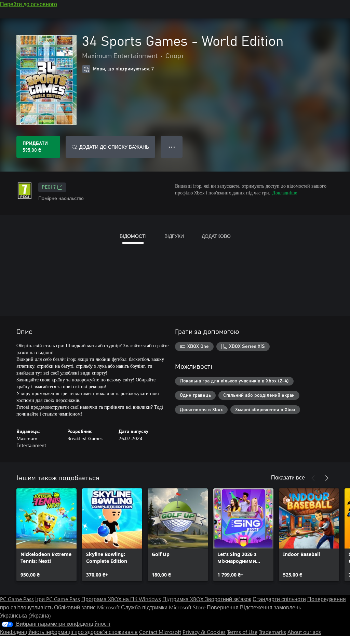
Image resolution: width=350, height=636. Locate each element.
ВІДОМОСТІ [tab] (133, 236)
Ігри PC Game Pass (57, 599)
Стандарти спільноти (279, 599)
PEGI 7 (49, 187)
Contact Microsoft (160, 631)
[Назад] (313, 478)
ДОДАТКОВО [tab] (216, 236)
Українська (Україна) (25, 615)
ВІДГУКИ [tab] (174, 236)
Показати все (288, 477)
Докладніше (284, 192)
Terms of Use (242, 631)
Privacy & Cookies (204, 631)
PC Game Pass (17, 599)
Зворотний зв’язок (228, 599)
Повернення (223, 607)
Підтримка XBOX (183, 599)
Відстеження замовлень (270, 607)
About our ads (304, 631)
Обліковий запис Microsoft (87, 607)
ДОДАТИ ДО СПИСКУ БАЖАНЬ (114, 147)
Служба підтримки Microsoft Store (163, 607)
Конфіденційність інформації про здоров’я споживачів (69, 631)
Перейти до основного (28, 4)
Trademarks (272, 631)
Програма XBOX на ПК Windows (121, 599)
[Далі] (327, 478)
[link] (46, 534)
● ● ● (172, 147)
